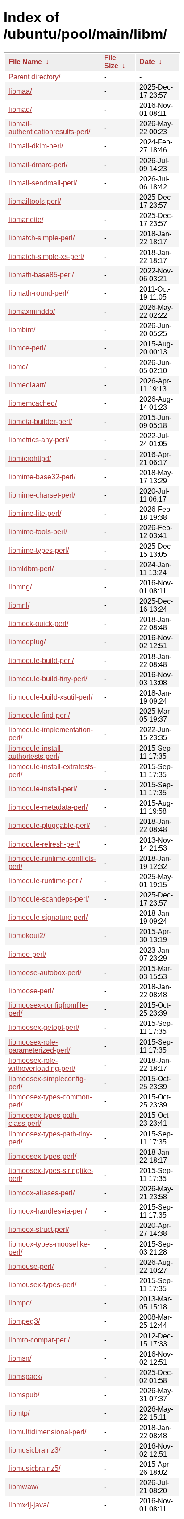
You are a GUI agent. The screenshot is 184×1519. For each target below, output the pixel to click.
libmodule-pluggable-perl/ (49, 825)
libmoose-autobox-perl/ (44, 972)
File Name (25, 62)
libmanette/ (25, 219)
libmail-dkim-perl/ (35, 146)
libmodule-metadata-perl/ (48, 807)
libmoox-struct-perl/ (38, 1229)
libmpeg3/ (24, 1321)
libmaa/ (20, 91)
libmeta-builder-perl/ (40, 421)
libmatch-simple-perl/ (41, 238)
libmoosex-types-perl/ (42, 1156)
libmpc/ (19, 1303)
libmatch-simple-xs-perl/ (46, 256)
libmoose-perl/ (31, 991)
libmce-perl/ (27, 348)
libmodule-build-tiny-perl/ (47, 679)
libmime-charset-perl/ (41, 495)
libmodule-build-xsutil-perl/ (50, 697)
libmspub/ (23, 1395)
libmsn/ (19, 1358)
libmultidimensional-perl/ (47, 1432)
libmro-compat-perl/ (39, 1340)
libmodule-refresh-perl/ (44, 844)
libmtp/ (18, 1413)
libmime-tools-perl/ (37, 531)
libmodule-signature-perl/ (48, 917)
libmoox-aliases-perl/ (41, 1193)
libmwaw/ (23, 1486)
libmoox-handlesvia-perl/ (47, 1211)
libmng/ (20, 587)
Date (147, 62)
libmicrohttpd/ (29, 458)
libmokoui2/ (26, 935)
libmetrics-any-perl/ (38, 440)
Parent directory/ (34, 77)
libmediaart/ (27, 385)
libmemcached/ (32, 403)
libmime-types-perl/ (38, 550)
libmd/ (18, 366)
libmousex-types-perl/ (42, 1284)
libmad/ (20, 109)
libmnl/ (18, 605)
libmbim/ (21, 329)
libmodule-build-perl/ (41, 660)
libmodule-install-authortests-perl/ (35, 752)
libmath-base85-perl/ (41, 275)
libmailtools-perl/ (34, 201)
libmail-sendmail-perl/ (42, 183)
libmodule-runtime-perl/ (45, 881)
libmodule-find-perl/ (39, 715)
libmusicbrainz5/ (34, 1468)
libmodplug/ (27, 642)
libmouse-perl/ (31, 1266)
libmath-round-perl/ (38, 293)
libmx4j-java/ (28, 1505)
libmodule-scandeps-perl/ (48, 899)
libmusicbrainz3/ (34, 1450)
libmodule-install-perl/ (42, 789)
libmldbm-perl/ (31, 568)
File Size (111, 62)
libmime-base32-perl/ (41, 477)
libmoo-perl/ (27, 954)
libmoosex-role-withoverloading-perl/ (41, 1064)
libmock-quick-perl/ (38, 623)
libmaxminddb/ (31, 311)
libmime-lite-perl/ (34, 513)
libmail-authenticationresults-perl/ (49, 128)
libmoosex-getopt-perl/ (43, 1027)
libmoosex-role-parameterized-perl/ (39, 1046)
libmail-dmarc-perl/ (37, 165)
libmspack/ (25, 1376)
